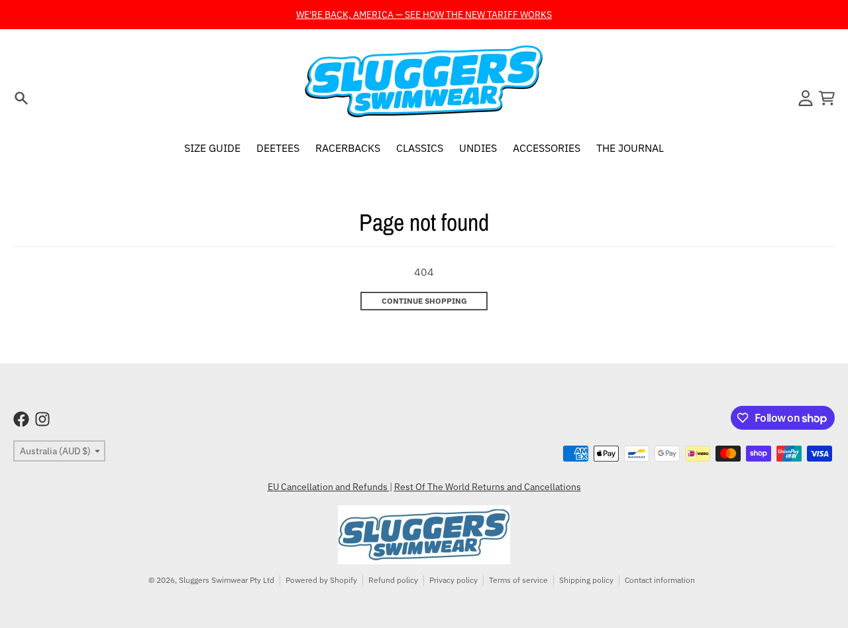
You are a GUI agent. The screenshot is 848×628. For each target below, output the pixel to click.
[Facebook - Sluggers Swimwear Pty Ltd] (21, 419)
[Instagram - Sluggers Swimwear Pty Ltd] (42, 419)
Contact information (660, 580)
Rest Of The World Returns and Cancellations (487, 487)
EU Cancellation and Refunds (329, 487)
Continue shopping (424, 301)
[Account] (806, 98)
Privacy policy (453, 580)
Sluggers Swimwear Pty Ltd (226, 580)
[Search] (21, 98)
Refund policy (393, 580)
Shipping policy (586, 580)
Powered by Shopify (321, 580)
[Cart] (827, 98)
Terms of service (518, 580)
